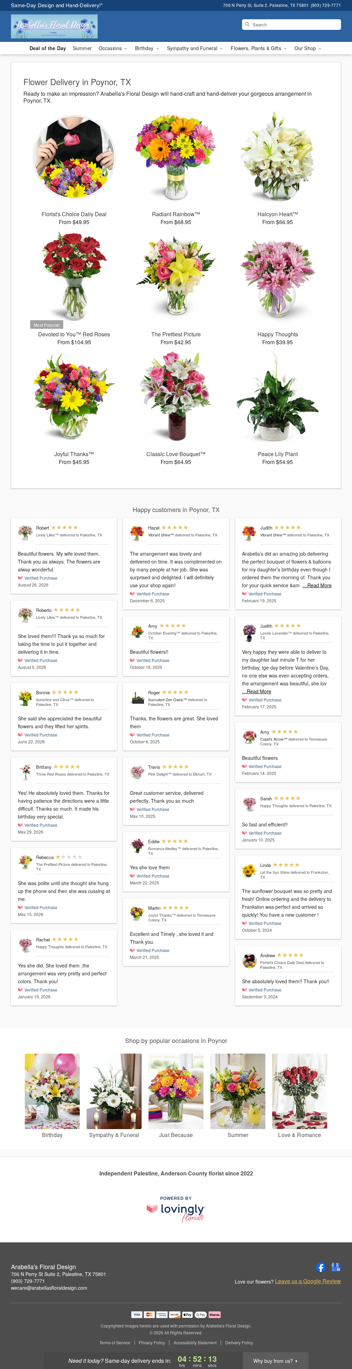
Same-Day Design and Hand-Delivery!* (57, 5)
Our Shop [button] (306, 48)
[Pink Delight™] (137, 771)
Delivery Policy (239, 1343)
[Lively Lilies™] (25, 533)
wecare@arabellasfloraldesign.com (49, 1287)
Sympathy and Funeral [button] (193, 48)
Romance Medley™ (164, 848)
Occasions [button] (111, 48)
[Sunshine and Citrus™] (25, 698)
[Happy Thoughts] (25, 945)
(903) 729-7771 (28, 1280)
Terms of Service (114, 1343)
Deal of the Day (48, 48)
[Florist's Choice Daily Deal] (249, 961)
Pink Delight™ (160, 774)
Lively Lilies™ (47, 534)
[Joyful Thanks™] (137, 913)
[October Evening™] (137, 631)
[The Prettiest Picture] (25, 862)
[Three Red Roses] (25, 772)
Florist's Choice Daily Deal (282, 962)
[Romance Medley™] (137, 846)
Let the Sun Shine (274, 872)
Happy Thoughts (50, 946)
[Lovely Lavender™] (249, 632)
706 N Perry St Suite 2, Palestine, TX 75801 (58, 1274)
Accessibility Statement (195, 1343)
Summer (82, 48)
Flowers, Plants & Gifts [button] (256, 48)
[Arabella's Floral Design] (60, 26)
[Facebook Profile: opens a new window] (321, 1267)
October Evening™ (164, 633)
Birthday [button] (145, 48)
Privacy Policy (152, 1343)
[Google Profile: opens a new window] (336, 1267)
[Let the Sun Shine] (249, 870)
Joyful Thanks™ (162, 915)
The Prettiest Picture (53, 864)
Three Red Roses (51, 774)
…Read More (317, 585)
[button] (334, 1339)
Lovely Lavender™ (276, 633)
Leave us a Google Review (308, 1281)
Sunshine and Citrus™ (55, 699)
